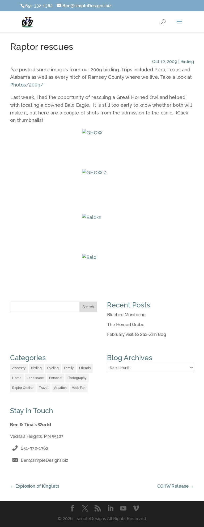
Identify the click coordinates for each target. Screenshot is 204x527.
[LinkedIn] (110, 509)
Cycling (53, 368)
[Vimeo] (136, 509)
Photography (77, 378)
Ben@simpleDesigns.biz (44, 460)
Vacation (60, 388)
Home (17, 378)
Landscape (35, 378)
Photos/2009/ (26, 85)
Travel (43, 388)
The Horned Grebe (125, 324)
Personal (55, 378)
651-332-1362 (34, 448)
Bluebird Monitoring (126, 314)
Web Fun (79, 388)
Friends (85, 368)
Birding (187, 61)
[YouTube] (123, 509)
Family (69, 368)
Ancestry (19, 368)
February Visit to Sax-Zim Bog (136, 334)
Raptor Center (22, 388)
